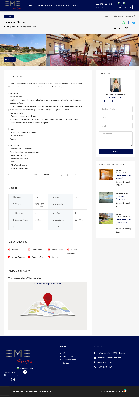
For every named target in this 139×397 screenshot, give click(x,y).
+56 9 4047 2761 (104, 362)
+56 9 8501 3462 (104, 367)
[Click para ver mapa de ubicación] (47, 306)
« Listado (106, 16)
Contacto (77, 5)
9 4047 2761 (116, 97)
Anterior (119, 16)
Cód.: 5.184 (9, 17)
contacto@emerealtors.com (109, 358)
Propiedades (43, 5)
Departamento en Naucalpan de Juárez (123, 222)
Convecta (118, 391)
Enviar (115, 151)
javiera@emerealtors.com (117, 101)
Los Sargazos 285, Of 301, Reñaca (111, 353)
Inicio (32, 5)
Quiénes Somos (62, 5)
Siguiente (129, 16)
